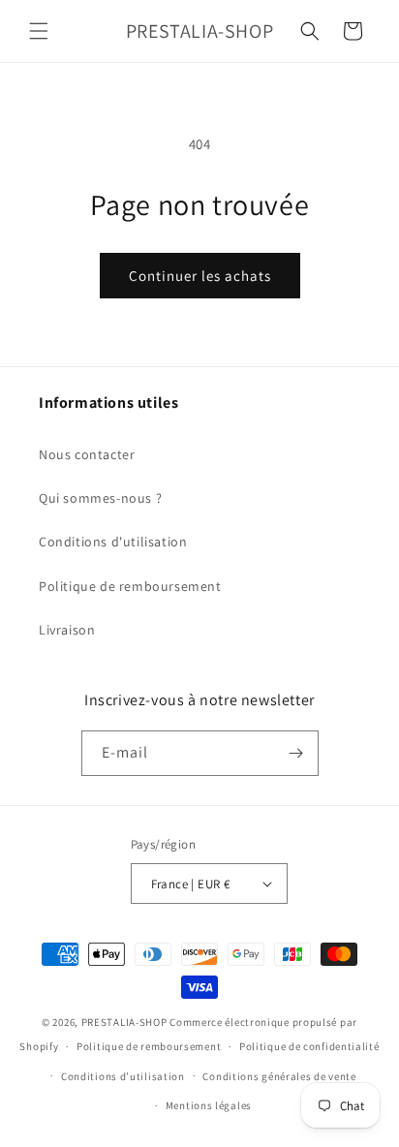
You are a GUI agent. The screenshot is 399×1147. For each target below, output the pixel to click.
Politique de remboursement (130, 586)
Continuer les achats (200, 275)
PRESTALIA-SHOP (124, 1022)
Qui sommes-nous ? (100, 498)
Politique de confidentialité (309, 1046)
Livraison (67, 629)
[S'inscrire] (296, 753)
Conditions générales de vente (278, 1076)
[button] (38, 31)
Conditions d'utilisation (113, 541)
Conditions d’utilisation (123, 1076)
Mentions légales (209, 1105)
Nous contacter (87, 454)
